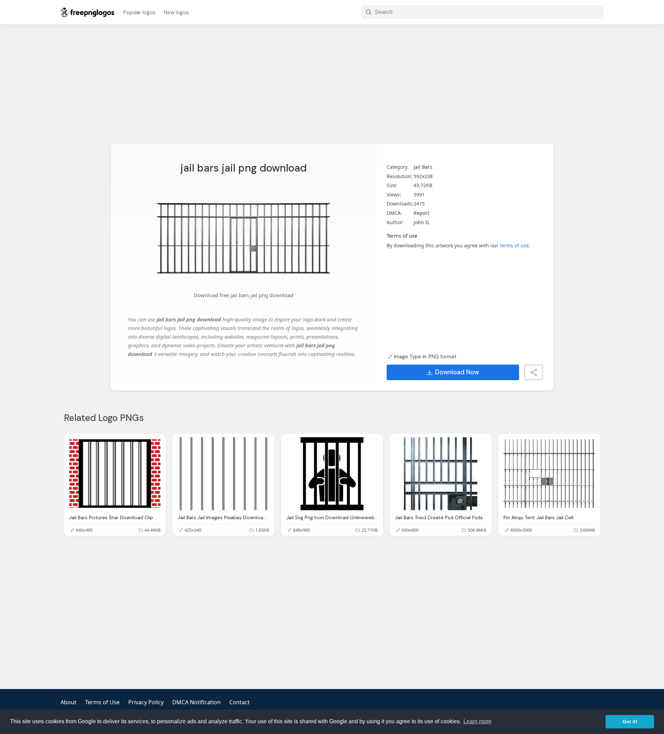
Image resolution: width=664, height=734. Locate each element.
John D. (422, 222)
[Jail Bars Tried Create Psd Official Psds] (440, 473)
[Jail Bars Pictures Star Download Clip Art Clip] (114, 473)
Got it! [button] (629, 721)
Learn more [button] (477, 721)
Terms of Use (102, 702)
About (68, 702)
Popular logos (139, 12)
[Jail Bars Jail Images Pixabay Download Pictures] (223, 473)
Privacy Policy (146, 702)
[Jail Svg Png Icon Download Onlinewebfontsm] (332, 473)
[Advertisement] (332, 88)
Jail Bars (423, 167)
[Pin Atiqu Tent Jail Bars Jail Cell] (549, 473)
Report (421, 213)
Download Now (457, 372)
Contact (239, 702)
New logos (176, 12)
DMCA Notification (196, 702)
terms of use (514, 245)
